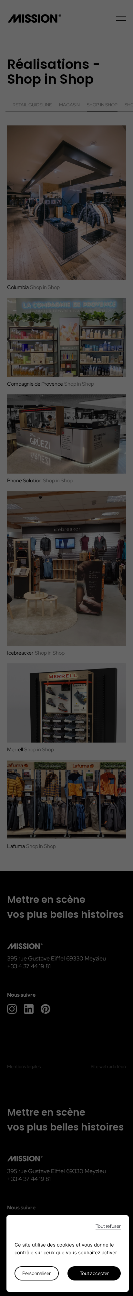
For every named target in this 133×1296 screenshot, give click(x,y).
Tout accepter (94, 1273)
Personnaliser (36, 1273)
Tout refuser (108, 1226)
